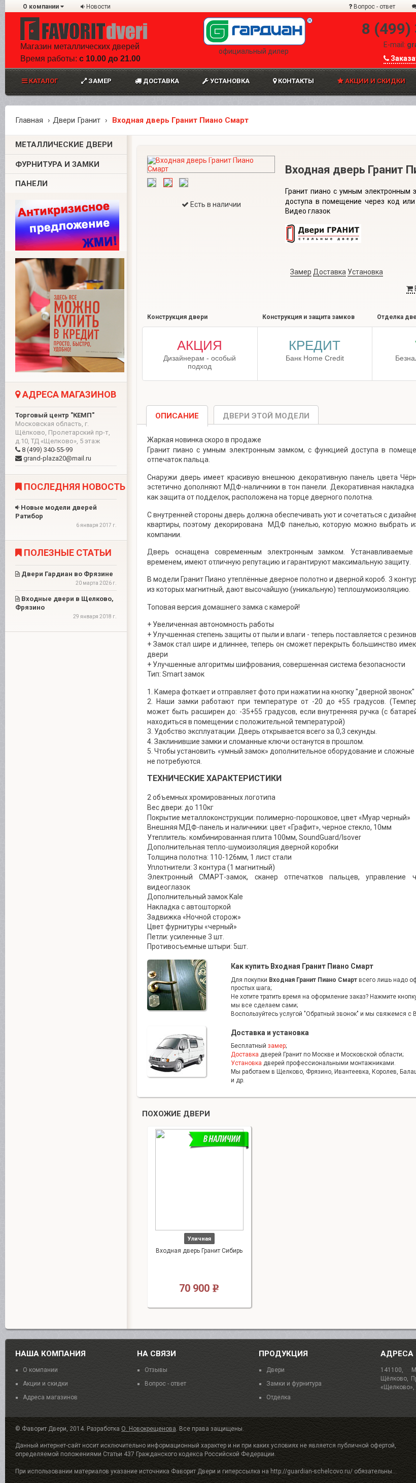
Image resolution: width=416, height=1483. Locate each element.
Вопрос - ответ (373, 6)
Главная (29, 120)
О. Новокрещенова (148, 1428)
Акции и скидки (45, 1383)
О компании (41, 6)
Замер (99, 81)
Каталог (42, 81)
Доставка (160, 81)
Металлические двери (64, 144)
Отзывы (156, 1369)
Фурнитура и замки (57, 164)
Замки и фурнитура (294, 1383)
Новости (98, 6)
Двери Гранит (76, 120)
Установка (229, 81)
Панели (31, 183)
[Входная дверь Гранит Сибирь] (199, 1179)
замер (277, 1045)
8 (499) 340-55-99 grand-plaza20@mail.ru (62, 436)
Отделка (278, 1397)
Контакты (295, 81)
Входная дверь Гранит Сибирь (199, 1250)
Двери (275, 1369)
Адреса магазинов (50, 1397)
